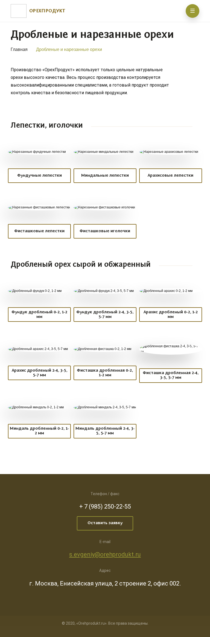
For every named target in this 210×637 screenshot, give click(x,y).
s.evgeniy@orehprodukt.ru (105, 554)
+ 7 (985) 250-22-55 (105, 506)
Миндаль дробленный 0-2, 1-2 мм (39, 430)
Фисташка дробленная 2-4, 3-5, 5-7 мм (171, 375)
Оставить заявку (105, 523)
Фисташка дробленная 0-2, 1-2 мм (105, 372)
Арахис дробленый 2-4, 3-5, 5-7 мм (39, 372)
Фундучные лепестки (39, 175)
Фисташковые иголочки (105, 231)
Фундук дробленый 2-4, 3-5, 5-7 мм (104, 314)
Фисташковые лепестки (39, 231)
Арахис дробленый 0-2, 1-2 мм (171, 314)
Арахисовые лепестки (170, 175)
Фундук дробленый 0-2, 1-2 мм (39, 314)
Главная (19, 49)
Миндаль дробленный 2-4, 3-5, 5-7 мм (105, 430)
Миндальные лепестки (105, 175)
